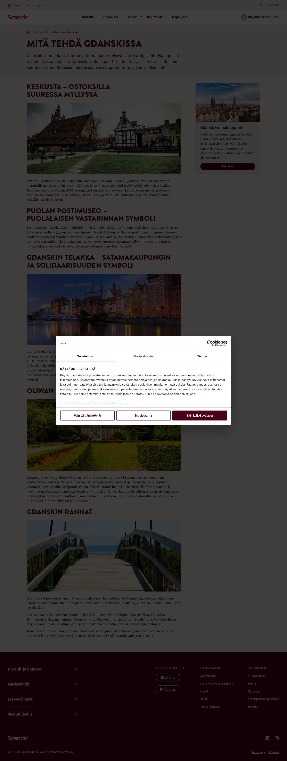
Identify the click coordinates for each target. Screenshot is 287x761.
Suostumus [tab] (85, 356)
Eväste (78, 403)
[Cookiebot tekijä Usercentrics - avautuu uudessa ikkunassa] (210, 343)
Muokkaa (141, 415)
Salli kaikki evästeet (199, 415)
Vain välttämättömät (87, 415)
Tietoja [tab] (202, 356)
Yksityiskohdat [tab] (143, 356)
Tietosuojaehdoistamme (109, 403)
